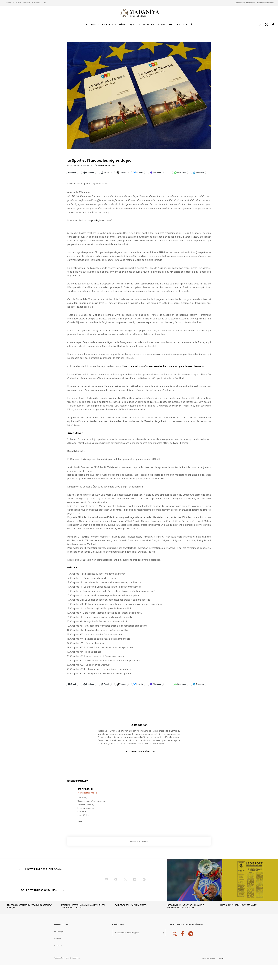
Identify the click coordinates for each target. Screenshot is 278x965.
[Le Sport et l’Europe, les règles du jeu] (106, 879)
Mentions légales (39, 3)
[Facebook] (271, 24)
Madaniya (59, 931)
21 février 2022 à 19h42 (87, 793)
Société (111, 165)
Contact (26, 3)
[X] (264, 24)
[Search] (258, 24)
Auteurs (18, 3)
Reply (79, 822)
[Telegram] (190, 933)
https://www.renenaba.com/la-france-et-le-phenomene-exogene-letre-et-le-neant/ (160, 366)
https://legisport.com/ (100, 221)
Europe (104, 165)
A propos (9, 3)
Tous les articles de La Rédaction (139, 751)
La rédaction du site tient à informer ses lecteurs (254, 2)
